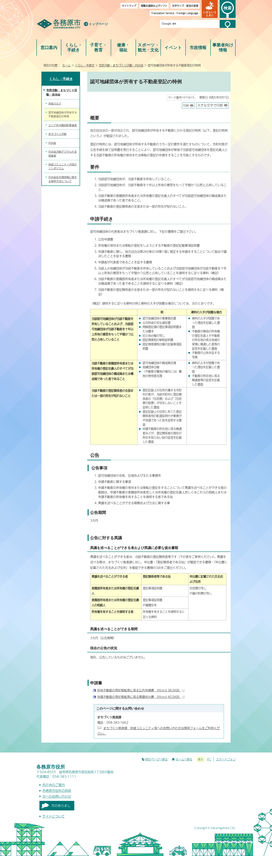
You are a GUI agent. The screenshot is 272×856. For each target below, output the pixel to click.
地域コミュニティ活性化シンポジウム (62, 166)
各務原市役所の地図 (56, 790)
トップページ (98, 24)
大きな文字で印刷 (210, 105)
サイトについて (53, 816)
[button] (210, 9)
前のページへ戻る (156, 759)
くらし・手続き (73, 47)
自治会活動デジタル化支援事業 (62, 154)
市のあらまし (60, 805)
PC (209, 759)
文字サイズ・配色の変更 (185, 6)
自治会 (52, 143)
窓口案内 (49, 47)
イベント (173, 47)
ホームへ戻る (184, 759)
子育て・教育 (98, 47)
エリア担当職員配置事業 (62, 125)
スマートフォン (226, 759)
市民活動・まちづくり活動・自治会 (121, 65)
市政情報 (198, 47)
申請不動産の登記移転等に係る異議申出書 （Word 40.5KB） (139, 696)
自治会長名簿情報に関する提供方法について (62, 179)
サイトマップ (129, 6)
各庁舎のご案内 (53, 784)
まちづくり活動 (57, 134)
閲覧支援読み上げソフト (154, 6)
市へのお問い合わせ (56, 796)
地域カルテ (54, 103)
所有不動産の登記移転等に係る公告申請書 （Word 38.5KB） (139, 690)
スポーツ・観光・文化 (148, 47)
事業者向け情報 (223, 47)
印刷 (186, 105)
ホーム (66, 65)
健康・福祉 (123, 47)
